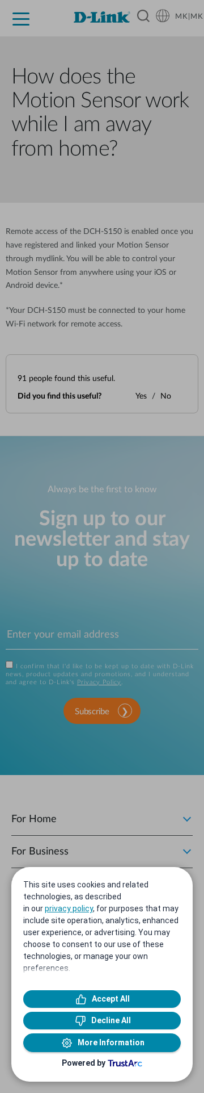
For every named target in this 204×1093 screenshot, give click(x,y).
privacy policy (69, 908)
